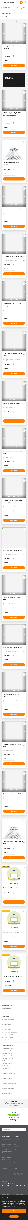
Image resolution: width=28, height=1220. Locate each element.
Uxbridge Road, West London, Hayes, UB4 (12, 47)
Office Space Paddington (7, 1063)
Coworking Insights (19, 1194)
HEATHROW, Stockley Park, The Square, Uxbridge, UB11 (12, 114)
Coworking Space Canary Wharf (8, 1073)
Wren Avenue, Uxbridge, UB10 (12, 209)
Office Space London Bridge (7, 1058)
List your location (6, 1163)
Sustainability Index (5, 1170)
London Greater (13, 12)
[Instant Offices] (9, 2)
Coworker (17, 1192)
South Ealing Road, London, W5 (12, 976)
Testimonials (16, 1146)
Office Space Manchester (6, 1144)
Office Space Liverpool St (7, 1055)
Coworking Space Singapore (7, 1154)
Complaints (16, 1170)
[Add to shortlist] (24, 25)
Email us (15, 1168)
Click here (7, 82)
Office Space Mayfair (6, 1060)
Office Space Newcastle (6, 1157)
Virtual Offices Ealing (6, 1022)
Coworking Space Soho (7, 1093)
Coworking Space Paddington (8, 1088)
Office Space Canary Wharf (7, 1048)
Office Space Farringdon (7, 1050)
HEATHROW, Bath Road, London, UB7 (13, 354)
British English (6, 1129)
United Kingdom (5, 12)
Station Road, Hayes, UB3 (10, 888)
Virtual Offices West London (7, 1039)
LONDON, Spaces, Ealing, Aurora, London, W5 (13, 502)
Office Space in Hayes (6, 1008)
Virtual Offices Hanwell (6, 1024)
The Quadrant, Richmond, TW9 (12, 794)
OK (14, 1211)
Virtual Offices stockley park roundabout (10, 1032)
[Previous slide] (4, 33)
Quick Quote (13, 65)
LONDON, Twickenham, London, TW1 (12, 745)
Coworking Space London (6, 1139)
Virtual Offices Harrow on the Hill (8, 1027)
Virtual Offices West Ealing (7, 1037)
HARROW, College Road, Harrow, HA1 (12, 696)
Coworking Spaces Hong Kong (7, 1149)
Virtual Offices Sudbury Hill (7, 1034)
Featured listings (5, 1168)
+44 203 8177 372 (17, 1166)
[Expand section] (24, 47)
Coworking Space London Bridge (9, 1083)
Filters (23, 7)
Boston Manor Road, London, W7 (13, 403)
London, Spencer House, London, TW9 (13, 842)
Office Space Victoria (6, 1070)
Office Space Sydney (6, 1159)
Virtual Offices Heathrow (7, 1029)
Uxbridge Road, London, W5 (11, 932)
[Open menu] (2, 2)
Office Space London (5, 1142)
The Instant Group (5, 1194)
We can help (16, 1139)
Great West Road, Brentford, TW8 (12, 550)
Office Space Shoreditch (7, 1065)
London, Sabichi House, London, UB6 (12, 452)
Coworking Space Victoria (7, 1096)
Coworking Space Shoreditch (8, 1091)
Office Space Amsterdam (6, 1146)
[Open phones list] (21, 2)
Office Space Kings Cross (7, 1053)
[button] (13, 56)
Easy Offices (4, 1192)
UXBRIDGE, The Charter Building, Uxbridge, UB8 (13, 305)
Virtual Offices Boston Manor (8, 1019)
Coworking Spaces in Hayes (8, 1011)
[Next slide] (24, 33)
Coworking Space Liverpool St (8, 1081)
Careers (15, 1144)
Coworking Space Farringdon (8, 1076)
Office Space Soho (5, 1068)
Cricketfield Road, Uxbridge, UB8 (12, 256)
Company (16, 1136)
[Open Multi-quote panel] (25, 2)
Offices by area (6, 1136)
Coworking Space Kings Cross (8, 1078)
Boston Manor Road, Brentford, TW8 (12, 599)
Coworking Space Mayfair (7, 1086)
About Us (15, 1142)
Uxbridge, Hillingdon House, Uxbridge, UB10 (11, 163)
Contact (16, 1163)
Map (15, 1216)
